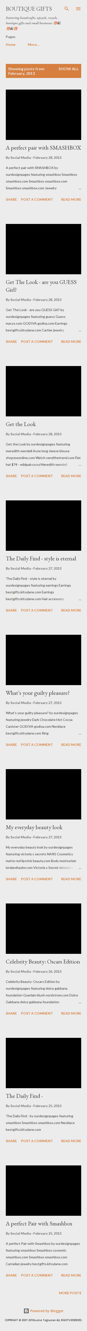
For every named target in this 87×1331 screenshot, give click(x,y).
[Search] (67, 9)
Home (10, 44)
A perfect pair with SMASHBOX (43, 147)
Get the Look (21, 424)
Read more (71, 199)
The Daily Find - (24, 1096)
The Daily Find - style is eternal (41, 558)
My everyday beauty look (34, 827)
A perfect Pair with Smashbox (39, 1223)
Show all (68, 68)
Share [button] (11, 199)
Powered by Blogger (46, 1310)
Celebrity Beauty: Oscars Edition (43, 961)
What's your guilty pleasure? (38, 692)
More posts (70, 1293)
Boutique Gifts (29, 8)
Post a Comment (37, 199)
